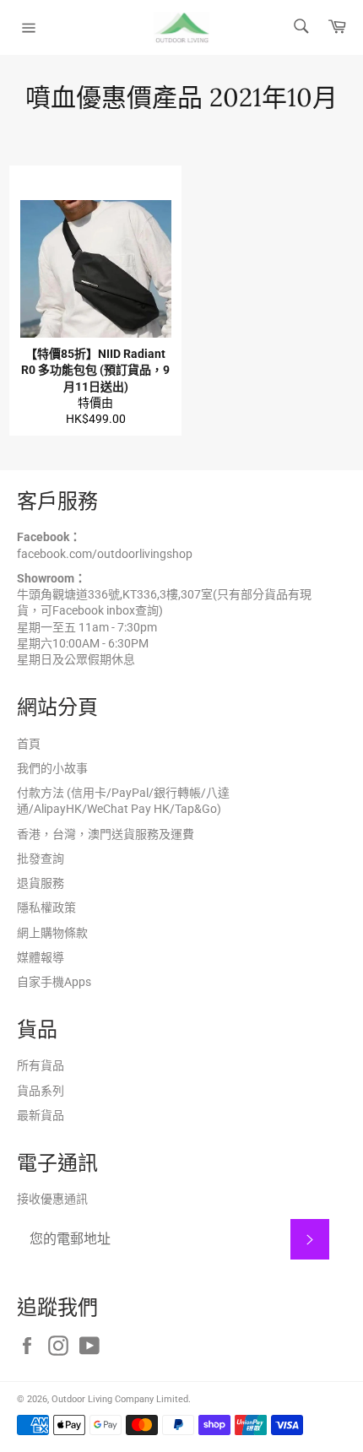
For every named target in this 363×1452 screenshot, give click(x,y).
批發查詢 (40, 858)
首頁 (29, 743)
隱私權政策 (46, 907)
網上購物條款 (52, 933)
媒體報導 (40, 957)
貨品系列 (40, 1090)
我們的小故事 (52, 768)
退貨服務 (40, 883)
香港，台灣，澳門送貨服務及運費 (105, 834)
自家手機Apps (54, 982)
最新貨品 (40, 1115)
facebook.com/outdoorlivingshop (104, 554)
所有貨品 (40, 1065)
